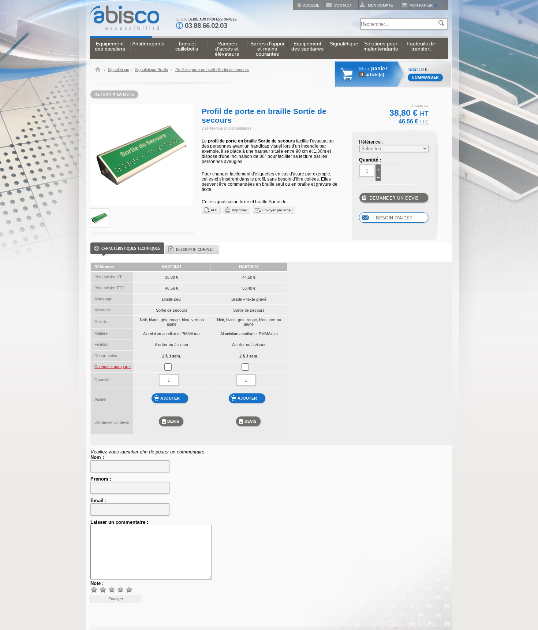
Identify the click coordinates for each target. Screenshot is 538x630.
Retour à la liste (114, 94)
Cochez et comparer (112, 366)
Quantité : (370, 160)
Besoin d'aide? (394, 218)
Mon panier (424, 5)
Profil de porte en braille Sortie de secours (212, 69)
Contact (342, 5)
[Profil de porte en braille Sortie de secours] (99, 227)
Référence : (371, 142)
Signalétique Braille (151, 69)
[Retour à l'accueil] (124, 28)
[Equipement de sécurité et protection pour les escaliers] (98, 70)
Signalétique (118, 69)
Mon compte (380, 5)
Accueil (311, 5)
